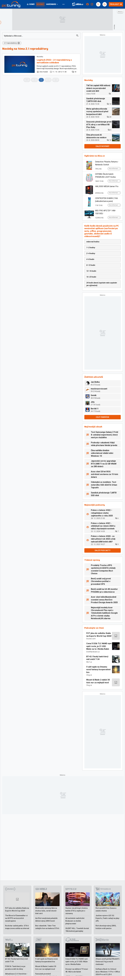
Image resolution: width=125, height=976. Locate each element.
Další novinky (102, 146)
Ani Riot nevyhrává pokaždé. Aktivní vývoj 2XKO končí (46, 919)
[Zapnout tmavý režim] (104, 4)
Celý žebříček (102, 417)
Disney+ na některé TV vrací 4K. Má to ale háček (76, 970)
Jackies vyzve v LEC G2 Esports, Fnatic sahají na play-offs (108, 918)
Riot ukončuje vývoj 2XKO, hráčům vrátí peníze (106, 927)
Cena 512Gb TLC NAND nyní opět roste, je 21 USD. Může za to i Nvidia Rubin (98, 646)
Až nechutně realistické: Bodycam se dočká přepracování (75, 921)
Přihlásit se (116, 4)
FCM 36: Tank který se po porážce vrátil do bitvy (15, 967)
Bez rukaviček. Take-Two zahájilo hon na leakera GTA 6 (47, 927)
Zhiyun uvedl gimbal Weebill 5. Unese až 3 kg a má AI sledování (108, 961)
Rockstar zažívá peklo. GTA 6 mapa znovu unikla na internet (17, 927)
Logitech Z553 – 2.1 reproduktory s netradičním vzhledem (54, 61)
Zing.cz (89, 675)
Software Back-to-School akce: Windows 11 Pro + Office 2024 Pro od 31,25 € (108, 971)
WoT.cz (89, 662)
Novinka (40, 57)
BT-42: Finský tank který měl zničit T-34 (97, 657)
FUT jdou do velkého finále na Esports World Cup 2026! (98, 634)
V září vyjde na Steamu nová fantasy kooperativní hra (98, 669)
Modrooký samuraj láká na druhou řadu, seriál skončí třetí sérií (46, 910)
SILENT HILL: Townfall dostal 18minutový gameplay (77, 929)
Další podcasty (102, 550)
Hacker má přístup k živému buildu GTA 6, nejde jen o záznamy (76, 910)
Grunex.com (91, 639)
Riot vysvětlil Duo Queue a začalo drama (106, 909)
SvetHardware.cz (93, 652)
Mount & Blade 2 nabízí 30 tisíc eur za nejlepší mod (98, 681)
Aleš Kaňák (43, 72)
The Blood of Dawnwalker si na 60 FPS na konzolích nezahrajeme (16, 918)
